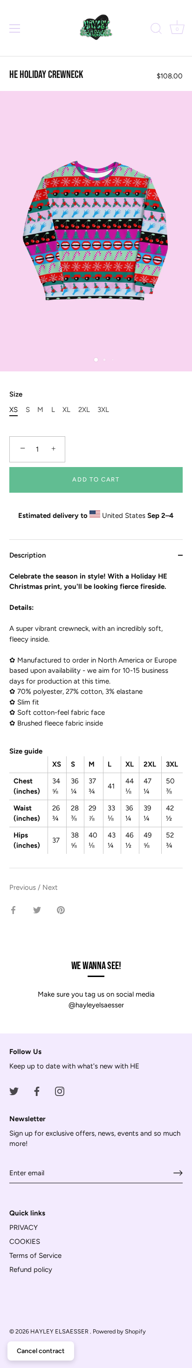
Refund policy (30, 1269)
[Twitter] (14, 1091)
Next (50, 887)
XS (13, 409)
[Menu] (15, 28)
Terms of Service (35, 1255)
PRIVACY (23, 1227)
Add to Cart (96, 479)
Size (15, 394)
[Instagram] (59, 1091)
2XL (84, 409)
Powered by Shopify (119, 1331)
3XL (103, 409)
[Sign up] (178, 1173)
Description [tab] (27, 555)
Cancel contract (41, 1351)
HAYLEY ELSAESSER (60, 1331)
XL (66, 409)
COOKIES (24, 1241)
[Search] (156, 30)
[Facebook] (36, 1091)
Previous (23, 887)
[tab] (96, 719)
